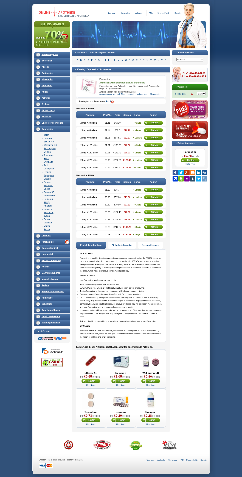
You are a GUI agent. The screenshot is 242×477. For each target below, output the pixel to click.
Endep (47, 189)
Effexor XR (49, 141)
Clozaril (47, 179)
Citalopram (49, 168)
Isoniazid (48, 209)
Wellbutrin (49, 212)
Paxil (46, 165)
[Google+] (187, 172)
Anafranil (48, 206)
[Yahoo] (187, 178)
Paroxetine (49, 195)
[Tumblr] (192, 178)
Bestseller (125, 13)
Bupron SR (49, 192)
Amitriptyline (50, 148)
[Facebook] (175, 172)
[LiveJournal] (204, 178)
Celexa (47, 152)
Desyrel (47, 182)
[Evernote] (181, 178)
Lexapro (48, 138)
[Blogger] (192, 172)
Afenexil (116, 94)
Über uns (111, 13)
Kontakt (178, 13)
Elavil (46, 158)
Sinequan (48, 185)
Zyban (47, 216)
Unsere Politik (163, 13)
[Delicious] (175, 178)
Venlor (47, 226)
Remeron (48, 199)
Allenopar (125, 94)
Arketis (140, 94)
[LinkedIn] (198, 172)
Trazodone (49, 155)
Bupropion (49, 175)
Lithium (47, 172)
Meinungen (139, 13)
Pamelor (48, 222)
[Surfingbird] (198, 178)
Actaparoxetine (105, 94)
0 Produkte (180, 94)
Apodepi (133, 94)
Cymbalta (48, 162)
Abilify (47, 202)
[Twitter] (181, 172)
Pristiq (47, 229)
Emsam (47, 219)
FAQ (151, 13)
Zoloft (46, 135)
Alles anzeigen (156, 94)
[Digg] (204, 172)
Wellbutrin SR (50, 145)
